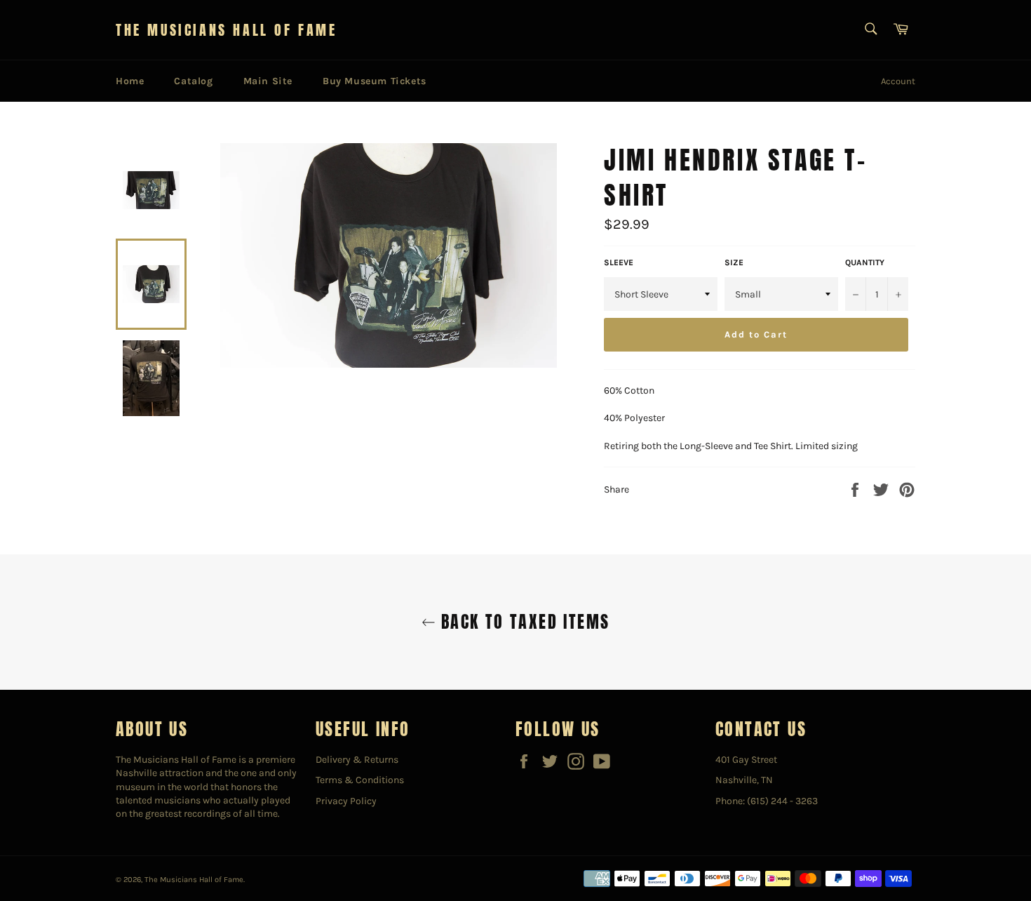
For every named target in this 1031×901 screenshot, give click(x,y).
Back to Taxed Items (523, 622)
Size (734, 262)
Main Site (267, 81)
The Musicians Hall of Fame (226, 30)
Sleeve (618, 262)
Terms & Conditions (360, 780)
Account (898, 81)
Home (130, 81)
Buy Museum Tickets (374, 81)
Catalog (193, 81)
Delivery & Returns (357, 760)
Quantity (864, 262)
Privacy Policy (346, 801)
